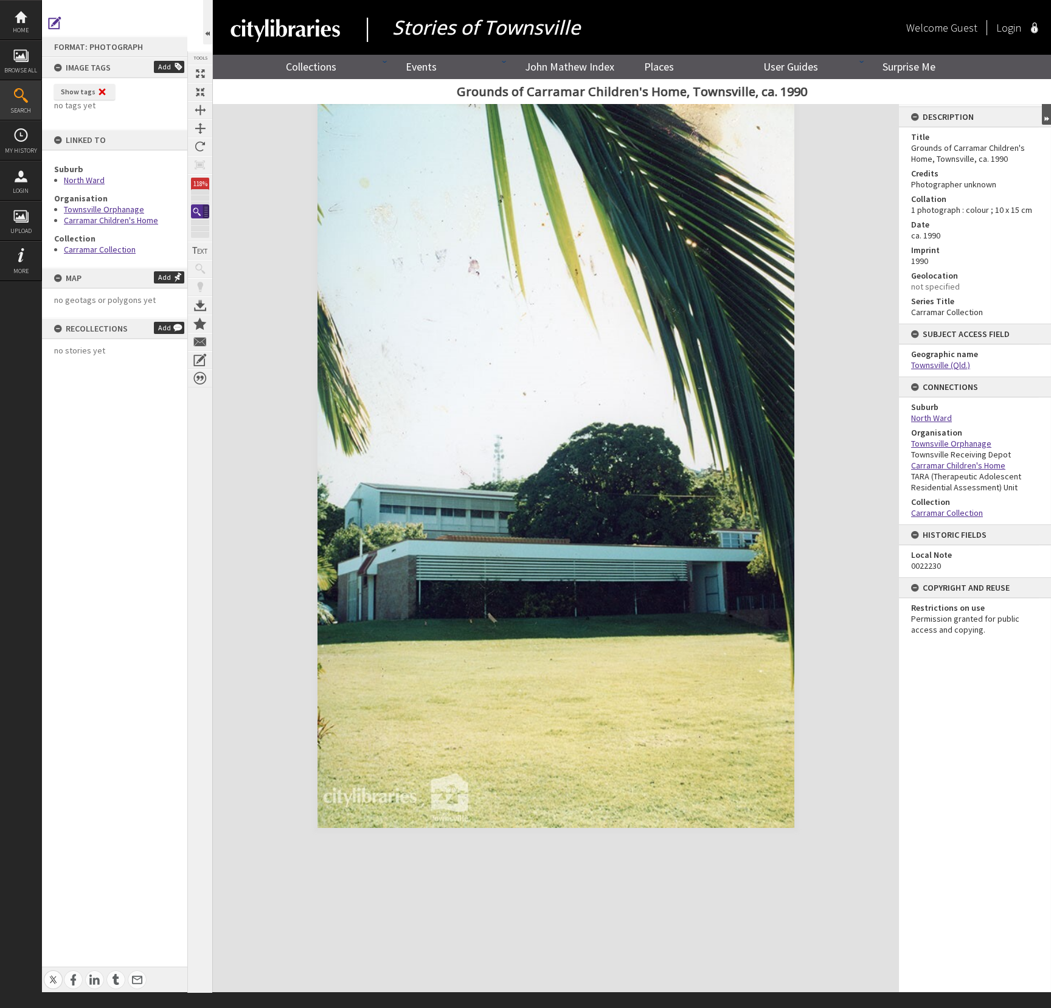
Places (659, 67)
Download (200, 305)
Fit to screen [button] (200, 92)
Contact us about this (200, 342)
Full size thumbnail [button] (200, 73)
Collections (311, 67)
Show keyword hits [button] (200, 269)
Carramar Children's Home (111, 220)
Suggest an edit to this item (54, 23)
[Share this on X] (53, 973)
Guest (964, 28)
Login (21, 191)
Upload (21, 231)
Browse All (20, 70)
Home (21, 30)
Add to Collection (200, 324)
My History (21, 151)
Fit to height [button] (200, 128)
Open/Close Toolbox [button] (207, 22)
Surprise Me (909, 67)
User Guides (790, 67)
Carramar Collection (100, 249)
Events (421, 67)
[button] (200, 211)
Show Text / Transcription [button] (200, 251)
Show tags (78, 91)
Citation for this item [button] (200, 378)
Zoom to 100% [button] (200, 165)
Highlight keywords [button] (200, 287)
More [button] (21, 271)
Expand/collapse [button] (1046, 114)
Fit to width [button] (200, 110)
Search (20, 110)
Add (164, 66)
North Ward (84, 180)
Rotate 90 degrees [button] (200, 146)
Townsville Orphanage (104, 209)
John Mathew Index (569, 67)
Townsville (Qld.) (940, 365)
